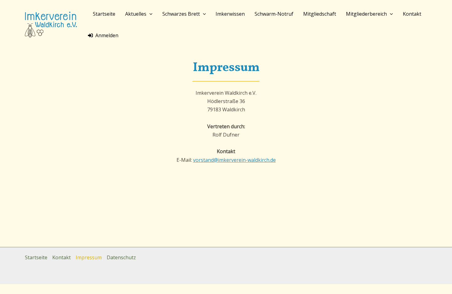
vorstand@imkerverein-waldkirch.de (234, 160)
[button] (149, 14)
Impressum (89, 257)
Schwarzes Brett (181, 13)
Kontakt (412, 13)
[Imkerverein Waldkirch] (51, 24)
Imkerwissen (230, 13)
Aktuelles (135, 13)
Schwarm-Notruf (274, 13)
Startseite (104, 13)
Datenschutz (121, 257)
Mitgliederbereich (366, 13)
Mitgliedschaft (319, 13)
